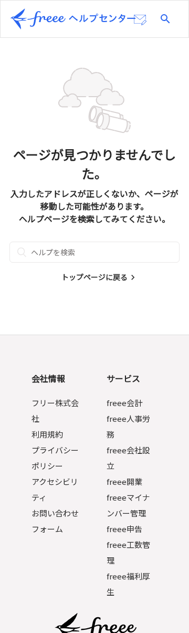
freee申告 (124, 528)
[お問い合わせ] (140, 20)
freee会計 (124, 402)
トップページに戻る (94, 277)
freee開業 (124, 481)
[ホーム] (73, 18)
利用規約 (47, 434)
